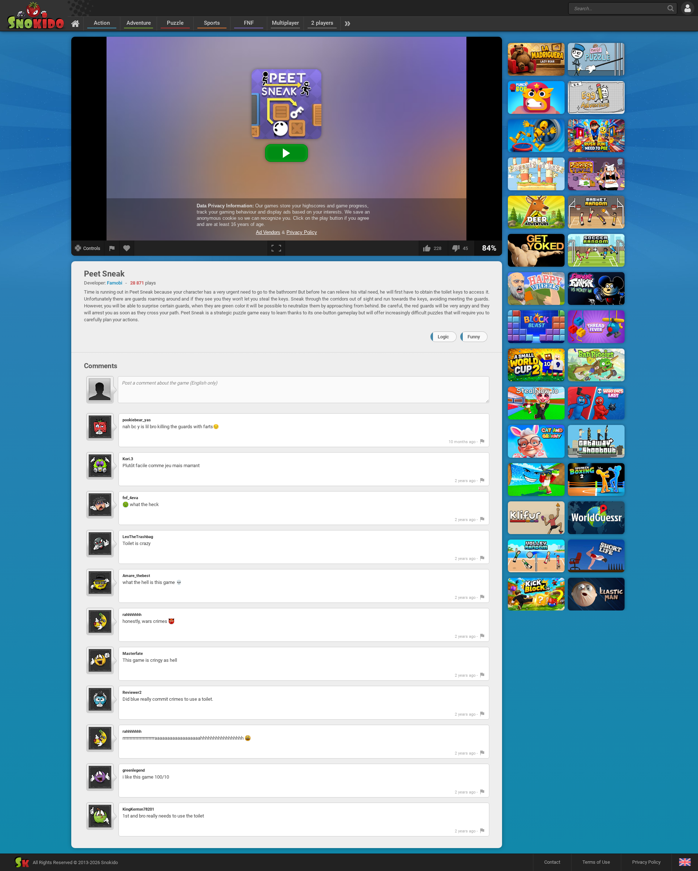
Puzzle (175, 23)
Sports (212, 23)
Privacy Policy (646, 862)
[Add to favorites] (127, 248)
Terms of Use (596, 862)
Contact (552, 862)
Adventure (139, 23)
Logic (443, 336)
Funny (474, 336)
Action (102, 23)
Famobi (114, 283)
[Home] (75, 23)
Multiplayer (285, 23)
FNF (249, 23)
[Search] (670, 8)
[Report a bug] (112, 248)
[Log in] (687, 8)
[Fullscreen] (276, 248)
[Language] (684, 862)
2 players (322, 23)
